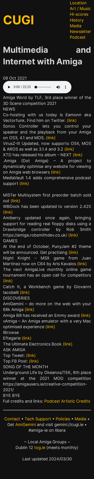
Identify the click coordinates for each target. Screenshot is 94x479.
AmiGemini (25, 424)
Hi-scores (79, 14)
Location (78, 2)
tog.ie (39, 447)
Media (75, 25)
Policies (63, 418)
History (77, 20)
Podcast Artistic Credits (67, 401)
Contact (12, 418)
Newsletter (80, 31)
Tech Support (38, 418)
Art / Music (80, 8)
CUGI (18, 20)
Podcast (78, 37)
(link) (72, 120)
